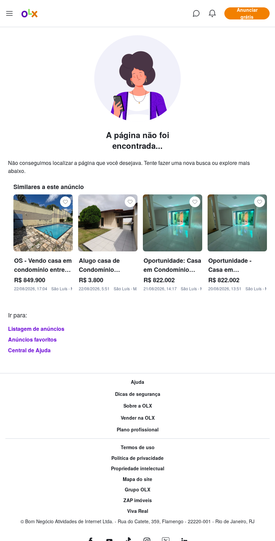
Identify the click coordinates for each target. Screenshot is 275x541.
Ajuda (137, 382)
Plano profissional (138, 429)
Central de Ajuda (29, 350)
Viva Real (137, 511)
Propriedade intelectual (137, 468)
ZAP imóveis (137, 500)
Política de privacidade (137, 458)
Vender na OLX (138, 418)
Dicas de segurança (137, 394)
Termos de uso (138, 447)
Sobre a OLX (137, 406)
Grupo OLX (137, 489)
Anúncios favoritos (32, 339)
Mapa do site (137, 479)
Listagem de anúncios (36, 329)
